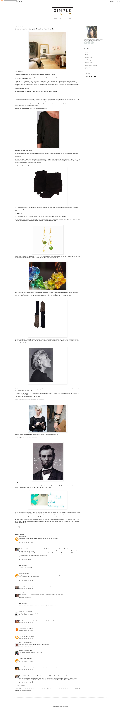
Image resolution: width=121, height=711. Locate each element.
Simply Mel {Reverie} (24, 611)
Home (48, 688)
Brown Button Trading (24, 642)
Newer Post (18, 688)
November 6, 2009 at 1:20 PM (26, 614)
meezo (20, 585)
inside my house (88, 57)
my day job (87, 63)
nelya (20, 592)
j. (28, 160)
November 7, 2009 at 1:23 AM (26, 646)
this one (31, 487)
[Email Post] (19, 526)
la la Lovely (22, 666)
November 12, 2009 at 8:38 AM (26, 682)
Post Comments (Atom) (26, 690)
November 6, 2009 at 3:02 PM (26, 630)
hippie (31, 159)
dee (20, 673)
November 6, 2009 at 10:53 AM (26, 588)
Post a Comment (21, 685)
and (41, 159)
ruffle (72, 519)
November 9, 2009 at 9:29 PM (26, 669)
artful (86, 51)
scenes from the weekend (91, 65)
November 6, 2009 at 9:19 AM (26, 561)
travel (86, 68)
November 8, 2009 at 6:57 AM (26, 653)
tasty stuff (87, 67)
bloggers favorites (22, 527)
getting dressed (88, 55)
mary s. (21, 634)
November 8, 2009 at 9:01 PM (26, 661)
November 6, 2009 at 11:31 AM (26, 599)
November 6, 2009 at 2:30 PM (26, 622)
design (86, 52)
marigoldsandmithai (24, 626)
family (86, 54)
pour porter (48, 294)
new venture (61, 84)
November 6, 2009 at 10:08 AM (26, 580)
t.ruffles (21, 519)
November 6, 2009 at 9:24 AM (26, 568)
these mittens (69, 339)
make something (89, 60)
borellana (21, 536)
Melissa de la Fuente (24, 546)
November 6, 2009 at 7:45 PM (26, 638)
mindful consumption (89, 62)
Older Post (77, 688)
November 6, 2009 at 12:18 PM (26, 606)
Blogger (66, 706)
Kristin (20, 619)
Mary (21, 84)
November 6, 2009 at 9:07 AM (26, 542)
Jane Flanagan (22, 573)
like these (37, 256)
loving (86, 59)
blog (70, 82)
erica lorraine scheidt (24, 650)
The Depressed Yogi (24, 658)
